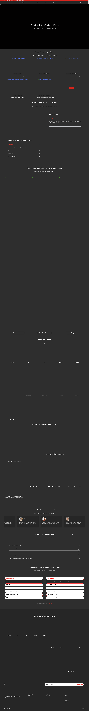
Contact (54, 2)
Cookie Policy (48, 695)
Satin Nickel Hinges (44, 333)
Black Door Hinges (18, 333)
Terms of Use (48, 694)
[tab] (65, 118)
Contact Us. (50, 603)
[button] (65, 118)
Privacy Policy (48, 693)
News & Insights (36, 2)
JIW (65, 693)
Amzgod (66, 695)
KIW (65, 694)
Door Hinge (66, 701)
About (46, 2)
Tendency (66, 696)
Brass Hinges (71, 333)
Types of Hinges (22, 2)
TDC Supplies (67, 700)
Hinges (63, 2)
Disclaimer (47, 696)
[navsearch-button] (80, 3)
